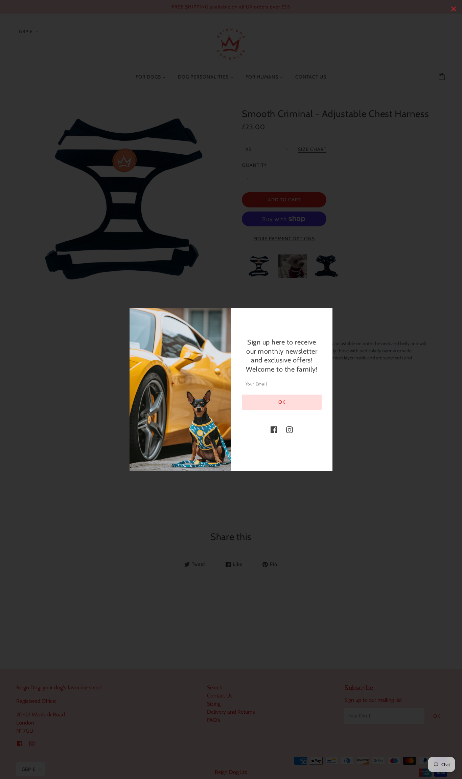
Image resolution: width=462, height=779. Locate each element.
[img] (274, 429)
